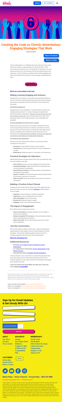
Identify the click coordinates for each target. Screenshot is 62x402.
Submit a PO (35, 353)
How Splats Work (21, 342)
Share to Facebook (51, 55)
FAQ (16, 353)
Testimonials (35, 348)
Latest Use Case (37, 346)
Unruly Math (35, 342)
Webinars (18, 344)
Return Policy (7, 377)
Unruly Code (35, 339)
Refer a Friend (8, 365)
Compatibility (20, 351)
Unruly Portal (7, 362)
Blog (19, 358)
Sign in (37, 3)
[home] (7, 3)
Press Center (8, 344)
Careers (6, 342)
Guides (17, 339)
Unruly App (7, 360)
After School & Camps (39, 344)
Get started (48, 3)
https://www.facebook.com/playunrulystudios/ (33, 288)
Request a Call (36, 351)
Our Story (6, 339)
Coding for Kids (21, 346)
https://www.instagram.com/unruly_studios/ (34, 286)
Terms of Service (20, 377)
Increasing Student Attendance (36, 253)
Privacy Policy (34, 377)
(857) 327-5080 (46, 377)
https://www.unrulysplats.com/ (34, 284)
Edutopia (36, 189)
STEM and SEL (20, 348)
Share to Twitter (51, 60)
